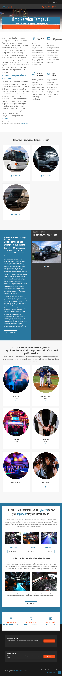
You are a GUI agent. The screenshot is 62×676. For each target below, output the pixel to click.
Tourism (16, 439)
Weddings (46, 439)
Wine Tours (46, 482)
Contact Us (49, 641)
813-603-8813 (50, 7)
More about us (11, 332)
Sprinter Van (16, 215)
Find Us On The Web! (51, 672)
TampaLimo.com (19, 670)
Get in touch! (51, 622)
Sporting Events (46, 396)
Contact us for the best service (31, 27)
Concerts (16, 396)
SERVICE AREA (31, 603)
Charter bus (17, 176)
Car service (47, 176)
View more (12, 551)
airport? (5, 118)
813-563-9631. (24, 123)
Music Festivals (16, 482)
